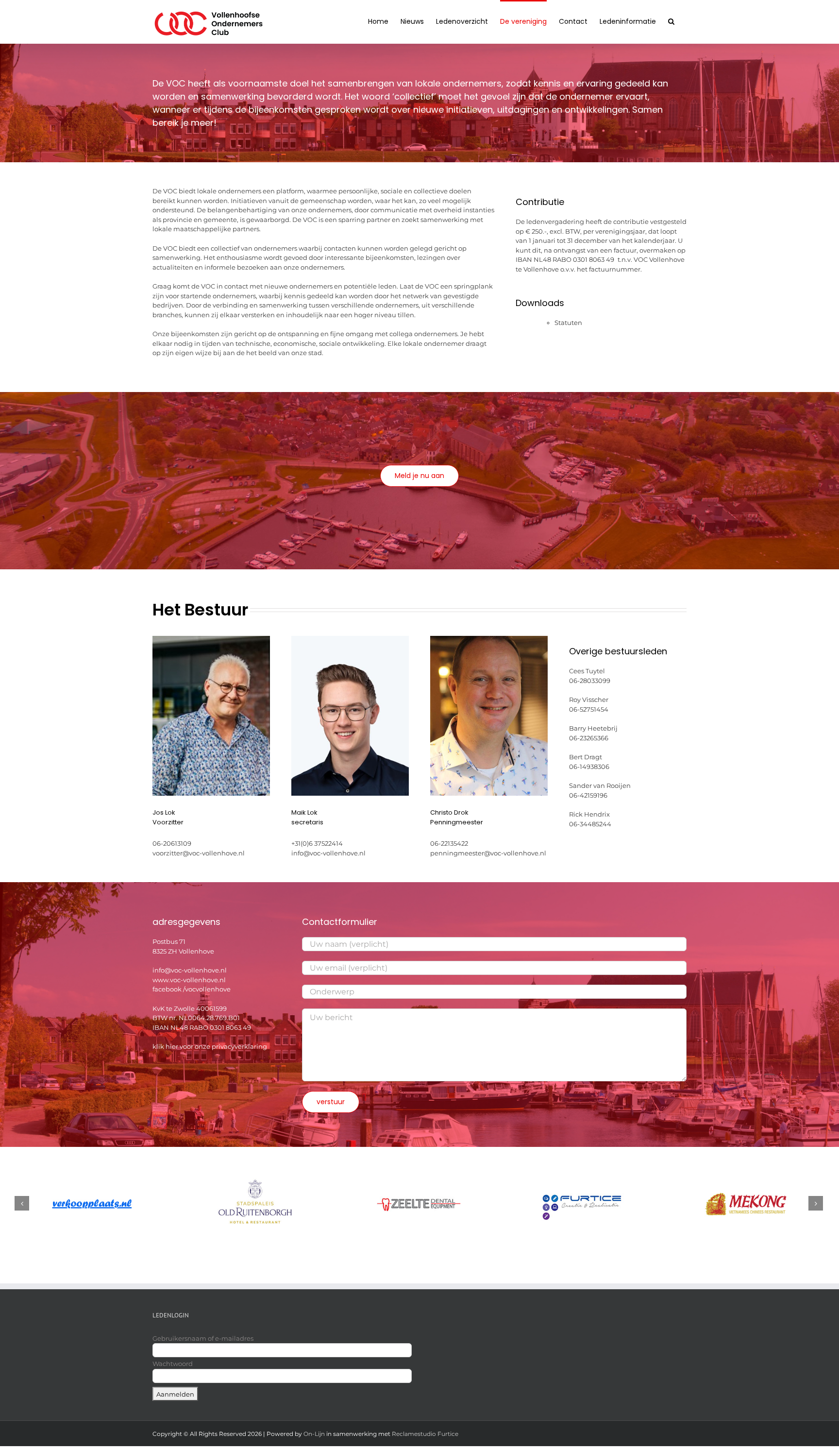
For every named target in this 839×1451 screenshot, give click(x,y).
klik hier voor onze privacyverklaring (209, 1046)
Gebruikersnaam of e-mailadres (202, 1338)
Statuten (568, 322)
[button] (671, 20)
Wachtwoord (172, 1363)
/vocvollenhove (207, 989)
